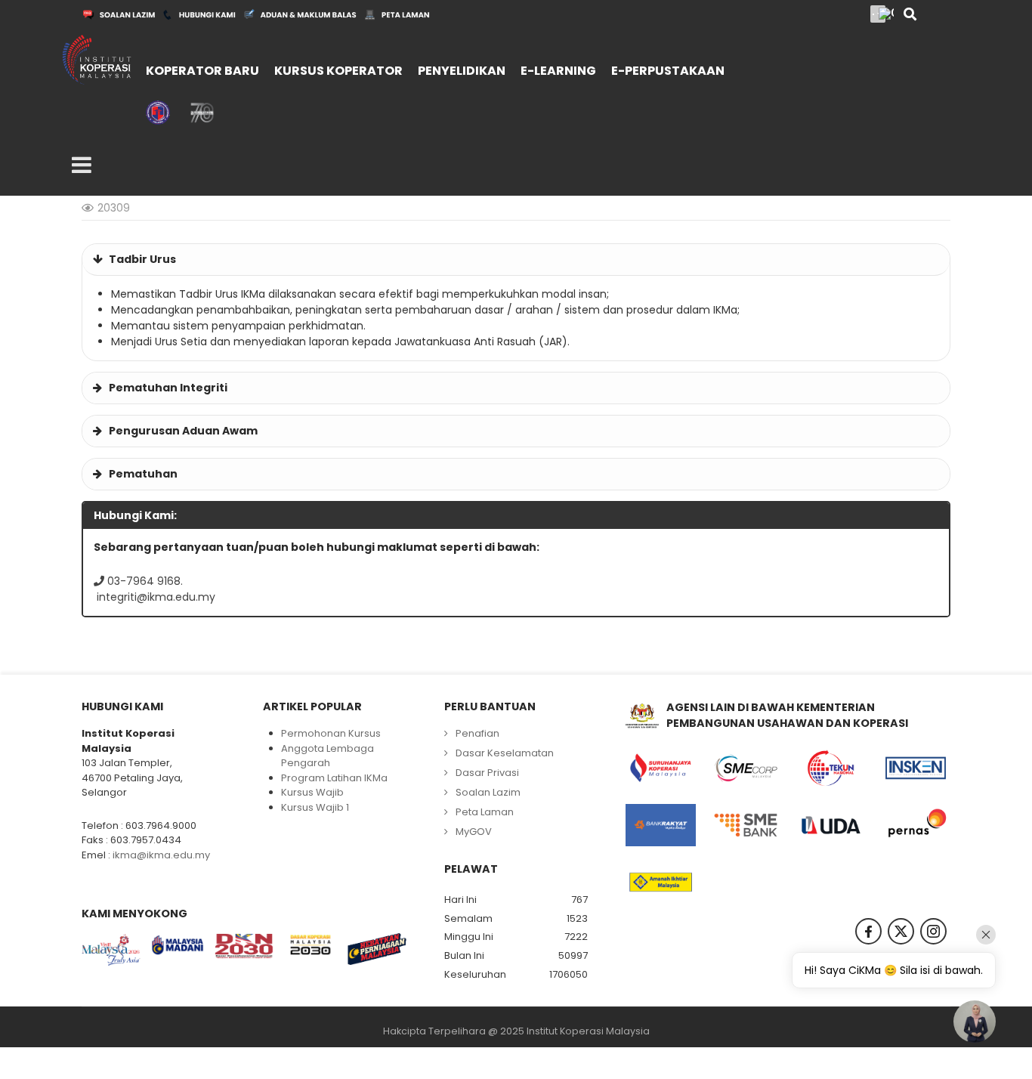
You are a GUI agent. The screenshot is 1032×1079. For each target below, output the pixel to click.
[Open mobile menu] (81, 165)
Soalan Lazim (488, 792)
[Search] (910, 15)
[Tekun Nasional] (831, 768)
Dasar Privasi (487, 772)
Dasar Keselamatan (505, 753)
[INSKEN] (916, 768)
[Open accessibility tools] (886, 13)
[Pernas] (916, 825)
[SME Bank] (746, 825)
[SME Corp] (746, 768)
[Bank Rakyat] (661, 825)
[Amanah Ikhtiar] (661, 882)
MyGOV (474, 831)
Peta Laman (485, 812)
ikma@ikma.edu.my (161, 855)
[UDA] (831, 825)
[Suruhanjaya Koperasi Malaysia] (661, 768)
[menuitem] (198, 61)
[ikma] (96, 58)
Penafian (477, 733)
